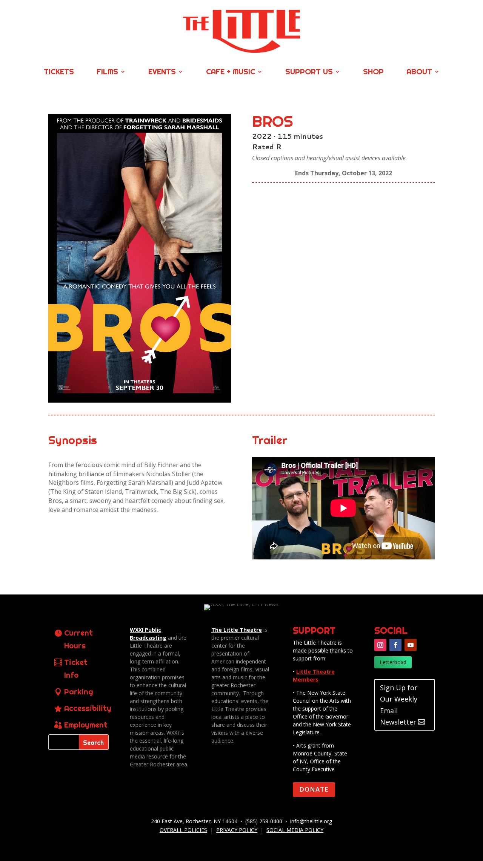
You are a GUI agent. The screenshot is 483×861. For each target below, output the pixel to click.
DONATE (314, 789)
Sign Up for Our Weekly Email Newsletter (398, 705)
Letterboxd (393, 662)
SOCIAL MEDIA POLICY (294, 829)
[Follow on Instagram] (380, 645)
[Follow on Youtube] (411, 645)
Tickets (59, 72)
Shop (373, 72)
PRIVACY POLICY (236, 829)
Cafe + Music (230, 72)
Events (162, 72)
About (419, 72)
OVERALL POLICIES (183, 829)
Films (107, 72)
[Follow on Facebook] (395, 645)
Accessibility (87, 708)
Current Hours (78, 639)
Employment (86, 724)
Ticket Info (76, 668)
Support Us (309, 72)
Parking (78, 691)
